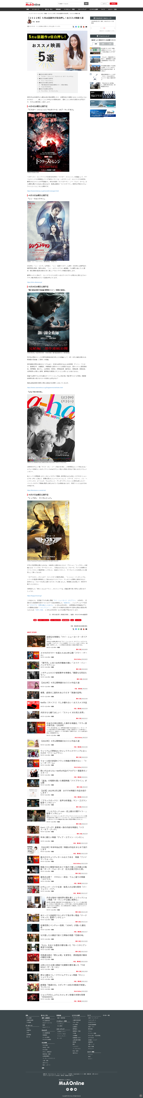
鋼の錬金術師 (65, 620)
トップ (30, 13)
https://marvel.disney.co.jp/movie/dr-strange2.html (43, 191)
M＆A (27, 1028)
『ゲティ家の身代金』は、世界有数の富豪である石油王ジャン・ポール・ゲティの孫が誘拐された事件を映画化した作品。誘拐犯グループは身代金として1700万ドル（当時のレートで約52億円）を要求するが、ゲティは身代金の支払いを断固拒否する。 (66, 730)
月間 (110, 44)
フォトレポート (92, 1020)
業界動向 (75, 1029)
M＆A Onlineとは (52, 1074)
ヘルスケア (75, 1046)
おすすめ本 (91, 1037)
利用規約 (70, 1074)
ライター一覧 (106, 1015)
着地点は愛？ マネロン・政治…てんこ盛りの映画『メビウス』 (62, 877)
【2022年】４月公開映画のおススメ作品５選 (59, 682)
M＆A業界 (75, 1024)
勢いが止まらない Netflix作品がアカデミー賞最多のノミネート (63, 771)
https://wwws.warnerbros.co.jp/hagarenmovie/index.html (45, 387)
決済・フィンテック (93, 1018)
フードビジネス (77, 1048)
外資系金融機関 (92, 1024)
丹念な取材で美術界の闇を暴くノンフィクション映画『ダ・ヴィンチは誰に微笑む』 (66, 898)
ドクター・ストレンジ (43, 620)
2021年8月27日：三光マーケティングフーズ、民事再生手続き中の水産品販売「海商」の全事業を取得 (103, 23)
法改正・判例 (46, 1047)
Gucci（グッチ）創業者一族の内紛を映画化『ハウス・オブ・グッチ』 (62, 828)
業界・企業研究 (46, 1018)
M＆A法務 (45, 1045)
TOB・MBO (76, 1022)
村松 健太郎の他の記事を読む (79, 626)
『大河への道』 (39, 610)
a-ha (72, 620)
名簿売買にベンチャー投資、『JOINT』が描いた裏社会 (63, 926)
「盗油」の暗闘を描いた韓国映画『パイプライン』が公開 (63, 781)
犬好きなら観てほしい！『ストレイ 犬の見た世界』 (62, 712)
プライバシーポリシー (62, 1074)
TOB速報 (28, 1022)
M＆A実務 (44, 1042)
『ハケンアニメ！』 (45, 607)
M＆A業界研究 (46, 1020)
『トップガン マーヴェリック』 (49, 91)
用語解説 (45, 1035)
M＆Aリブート (46, 1027)
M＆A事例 (59, 1026)
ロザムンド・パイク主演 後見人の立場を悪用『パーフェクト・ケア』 (63, 887)
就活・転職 (91, 1046)
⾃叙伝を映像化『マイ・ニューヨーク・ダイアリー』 (66, 637)
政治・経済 (75, 1051)
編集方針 (45, 1074)
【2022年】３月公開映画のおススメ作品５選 (59, 740)
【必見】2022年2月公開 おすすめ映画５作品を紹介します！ (63, 791)
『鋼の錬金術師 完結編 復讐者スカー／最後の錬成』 (55, 85)
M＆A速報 (28, 1018)
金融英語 (90, 1042)
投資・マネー (91, 1026)
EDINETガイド (92, 1022)
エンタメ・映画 (42, 13)
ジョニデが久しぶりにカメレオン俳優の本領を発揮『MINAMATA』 (62, 995)
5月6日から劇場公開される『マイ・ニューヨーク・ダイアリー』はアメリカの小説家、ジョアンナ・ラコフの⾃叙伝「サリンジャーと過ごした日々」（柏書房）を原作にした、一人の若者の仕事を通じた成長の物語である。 (66, 643)
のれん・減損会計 (47, 1052)
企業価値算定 (46, 1056)
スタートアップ (82, 9)
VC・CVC (59, 1038)
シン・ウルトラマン (55, 620)
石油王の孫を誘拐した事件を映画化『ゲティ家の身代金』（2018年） (66, 724)
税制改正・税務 (46, 1054)
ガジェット (91, 1048)
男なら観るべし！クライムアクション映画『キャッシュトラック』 (62, 975)
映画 (35, 620)
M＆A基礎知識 (46, 1033)
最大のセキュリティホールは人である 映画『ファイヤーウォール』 (63, 858)
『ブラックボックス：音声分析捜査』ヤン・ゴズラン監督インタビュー (63, 801)
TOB (27, 1032)
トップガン (78, 620)
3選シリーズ (91, 1044)
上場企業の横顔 (77, 1040)
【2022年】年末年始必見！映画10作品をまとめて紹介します (63, 848)
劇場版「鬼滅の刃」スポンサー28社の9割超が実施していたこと (63, 985)
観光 (74, 1044)
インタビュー (60, 1023)
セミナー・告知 (112, 9)
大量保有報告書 (77, 1020)
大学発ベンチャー (61, 1031)
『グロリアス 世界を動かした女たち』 (41, 605)
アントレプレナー (61, 1036)
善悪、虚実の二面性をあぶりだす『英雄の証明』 (61, 692)
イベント (90, 1054)
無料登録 (113, 3)
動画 (44, 1025)
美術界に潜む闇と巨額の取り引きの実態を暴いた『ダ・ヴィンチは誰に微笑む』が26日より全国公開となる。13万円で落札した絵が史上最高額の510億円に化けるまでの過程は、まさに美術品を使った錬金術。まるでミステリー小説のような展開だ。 (66, 904)
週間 (103, 44)
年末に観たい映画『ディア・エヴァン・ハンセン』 (62, 837)
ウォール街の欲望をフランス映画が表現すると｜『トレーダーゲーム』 (63, 761)
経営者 (74, 1042)
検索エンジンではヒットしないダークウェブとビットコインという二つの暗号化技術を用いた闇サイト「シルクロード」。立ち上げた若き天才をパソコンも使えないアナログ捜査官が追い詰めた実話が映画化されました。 (66, 817)
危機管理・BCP (77, 1037)
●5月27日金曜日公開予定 (46, 89)
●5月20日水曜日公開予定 (46, 83)
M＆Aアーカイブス (47, 1023)
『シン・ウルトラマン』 (47, 80)
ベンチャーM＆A (61, 1034)
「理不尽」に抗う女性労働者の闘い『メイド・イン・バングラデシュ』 (63, 663)
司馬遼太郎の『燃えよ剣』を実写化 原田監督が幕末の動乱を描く (63, 956)
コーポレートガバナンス (49, 1058)
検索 (86, 3)
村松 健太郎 (36, 22)
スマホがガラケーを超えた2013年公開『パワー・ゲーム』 (63, 653)
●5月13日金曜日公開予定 (46, 78)
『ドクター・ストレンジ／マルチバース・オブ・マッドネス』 (57, 76)
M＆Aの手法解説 (47, 1039)
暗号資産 (90, 1029)
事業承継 (58, 9)
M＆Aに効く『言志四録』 (94, 1035)
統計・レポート (46, 1065)
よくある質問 (46, 1037)
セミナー (90, 1059)
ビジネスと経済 (94, 9)
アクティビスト (76, 1018)
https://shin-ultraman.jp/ (34, 282)
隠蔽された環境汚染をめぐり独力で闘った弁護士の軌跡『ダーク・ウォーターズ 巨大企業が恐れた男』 (63, 868)
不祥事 (74, 1033)
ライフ (103, 9)
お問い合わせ (95, 1074)
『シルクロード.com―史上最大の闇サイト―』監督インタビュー (66, 812)
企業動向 (75, 1026)
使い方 (28, 1037)
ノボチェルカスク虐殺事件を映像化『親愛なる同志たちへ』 (63, 673)
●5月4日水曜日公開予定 (45, 74)
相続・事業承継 (61, 1018)
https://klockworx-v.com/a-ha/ (36, 490)
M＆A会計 (45, 1049)
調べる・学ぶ (48, 9)
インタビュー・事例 (69, 9)
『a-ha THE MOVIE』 (46, 87)
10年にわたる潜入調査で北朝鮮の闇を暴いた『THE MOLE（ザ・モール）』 (62, 966)
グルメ (90, 1031)
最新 (96, 44)
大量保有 (28, 1030)
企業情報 (28, 1034)
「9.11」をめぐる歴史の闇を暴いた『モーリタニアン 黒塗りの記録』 (64, 946)
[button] (91, 28)
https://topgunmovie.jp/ (34, 596)
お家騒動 (75, 1035)
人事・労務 (45, 1060)
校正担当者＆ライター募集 (79, 1074)
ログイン (105, 3)
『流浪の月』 (67, 603)
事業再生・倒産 (77, 1031)
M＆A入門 (44, 1030)
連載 (43, 1068)
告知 (89, 1056)
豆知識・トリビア (92, 1040)
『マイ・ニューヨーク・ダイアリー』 (65, 600)
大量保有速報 (29, 1020)
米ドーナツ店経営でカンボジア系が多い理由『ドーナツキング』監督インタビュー (63, 916)
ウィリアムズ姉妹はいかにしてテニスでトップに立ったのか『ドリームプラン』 (63, 751)
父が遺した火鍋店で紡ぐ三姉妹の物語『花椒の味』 (62, 935)
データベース (35, 9)
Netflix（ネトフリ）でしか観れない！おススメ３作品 (63, 702)
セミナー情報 (90, 1052)
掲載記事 (89, 1074)
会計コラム (45, 1062)
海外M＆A (75, 1053)
